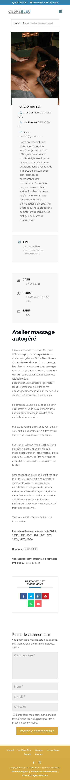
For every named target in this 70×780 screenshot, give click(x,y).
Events (25, 23)
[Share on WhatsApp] (31, 603)
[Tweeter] (31, 596)
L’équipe (39, 750)
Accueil (10, 750)
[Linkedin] (38, 596)
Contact (39, 754)
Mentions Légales (20, 771)
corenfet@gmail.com (30, 136)
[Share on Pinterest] (45, 596)
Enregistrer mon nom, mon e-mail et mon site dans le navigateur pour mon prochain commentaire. (34, 718)
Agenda (27, 754)
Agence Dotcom (40, 775)
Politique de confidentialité (44, 771)
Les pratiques (53, 750)
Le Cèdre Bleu (24, 750)
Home (17, 23)
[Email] (38, 603)
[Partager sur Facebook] (23, 596)
